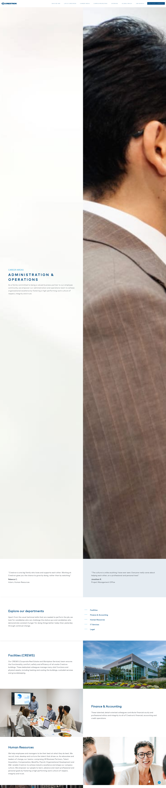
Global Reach (127, 3)
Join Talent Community (156, 3)
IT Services (94, 625)
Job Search (140, 3)
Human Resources (97, 620)
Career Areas (85, 3)
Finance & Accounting (99, 615)
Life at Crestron (70, 3)
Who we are (56, 3)
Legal (92, 629)
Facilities (94, 610)
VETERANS (114, 3)
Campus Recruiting (100, 3)
